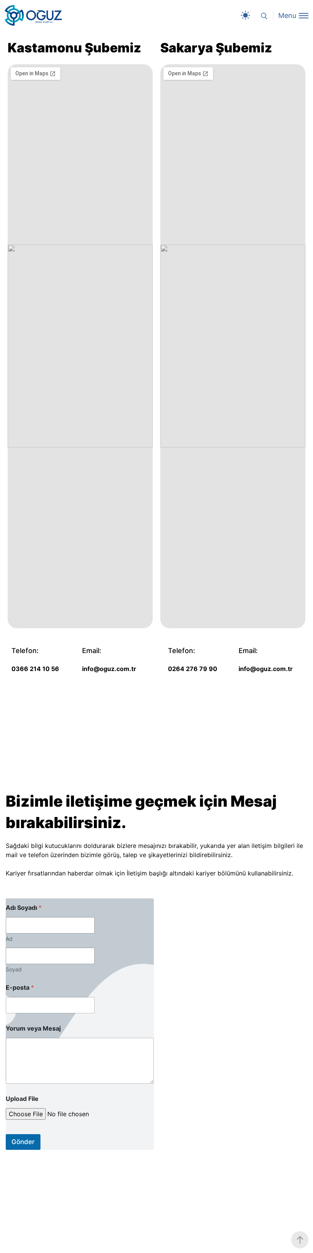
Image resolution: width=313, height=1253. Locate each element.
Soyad (14, 969)
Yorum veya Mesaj (33, 1028)
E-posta (20, 987)
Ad (9, 938)
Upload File (22, 1098)
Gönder (23, 1142)
